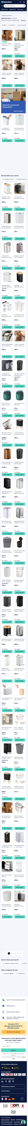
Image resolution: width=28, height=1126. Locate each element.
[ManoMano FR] (2, 1099)
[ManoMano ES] (13, 1099)
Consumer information (19, 1124)
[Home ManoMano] (9, 2)
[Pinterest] (13, 1081)
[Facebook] (6, 1081)
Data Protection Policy (7, 1122)
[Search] (5, 6)
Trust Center (17, 1122)
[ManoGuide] (23, 1122)
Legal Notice (19, 1119)
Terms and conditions (6, 1124)
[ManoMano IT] (6, 1099)
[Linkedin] (2, 1081)
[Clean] (24, 6)
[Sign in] (20, 2)
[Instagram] (9, 1081)
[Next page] (21, 953)
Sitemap (13, 1119)
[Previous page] (6, 953)
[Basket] (24, 2)
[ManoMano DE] (9, 1099)
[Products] (2, 6)
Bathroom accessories (7, 15)
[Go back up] (22, 1099)
